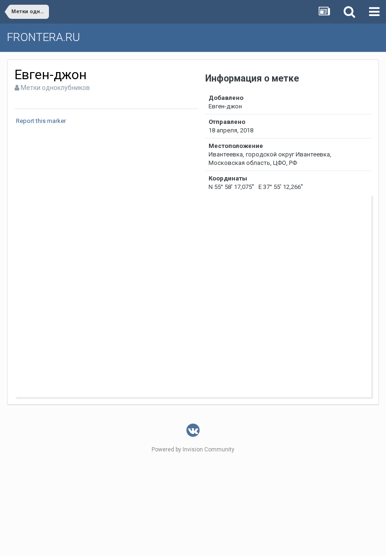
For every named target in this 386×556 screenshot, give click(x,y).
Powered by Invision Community (193, 449)
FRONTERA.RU (43, 37)
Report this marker (41, 120)
